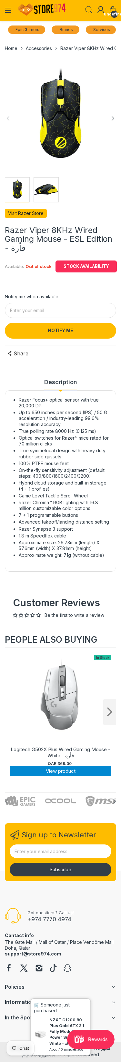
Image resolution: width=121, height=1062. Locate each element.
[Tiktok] (53, 968)
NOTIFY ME (60, 330)
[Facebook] (9, 968)
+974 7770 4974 (49, 919)
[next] (109, 712)
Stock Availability (86, 266)
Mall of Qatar (52, 942)
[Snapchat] (67, 968)
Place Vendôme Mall (92, 942)
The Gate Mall (20, 942)
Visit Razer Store (26, 213)
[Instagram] (39, 968)
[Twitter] (24, 968)
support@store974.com (33, 953)
